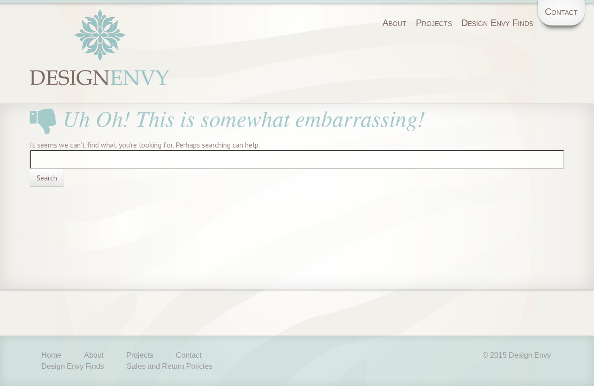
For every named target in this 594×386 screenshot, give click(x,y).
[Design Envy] (99, 65)
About (394, 23)
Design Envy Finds (497, 23)
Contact (561, 11)
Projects (434, 23)
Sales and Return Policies (170, 366)
